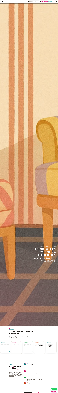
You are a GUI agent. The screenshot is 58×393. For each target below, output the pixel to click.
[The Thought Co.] (2, 1)
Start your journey (44, 1)
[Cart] (55, 1)
